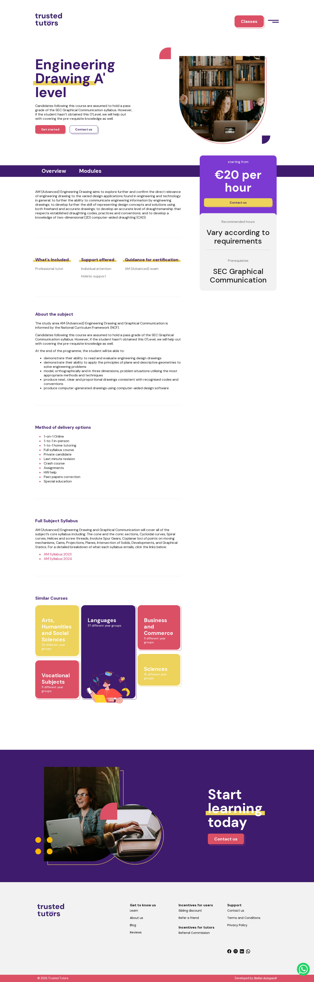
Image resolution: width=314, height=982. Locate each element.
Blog (133, 925)
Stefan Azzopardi (265, 978)
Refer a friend (189, 918)
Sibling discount (190, 910)
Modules (90, 171)
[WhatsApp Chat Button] (303, 969)
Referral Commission (194, 933)
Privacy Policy (237, 925)
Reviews (136, 932)
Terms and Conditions (243, 918)
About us (136, 918)
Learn (134, 910)
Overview (54, 171)
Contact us (235, 910)
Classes (249, 21)
